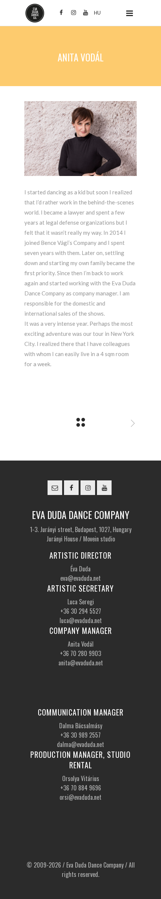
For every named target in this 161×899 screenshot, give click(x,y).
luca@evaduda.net (81, 620)
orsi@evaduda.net (80, 797)
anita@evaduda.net (80, 662)
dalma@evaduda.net (80, 744)
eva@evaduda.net (80, 578)
